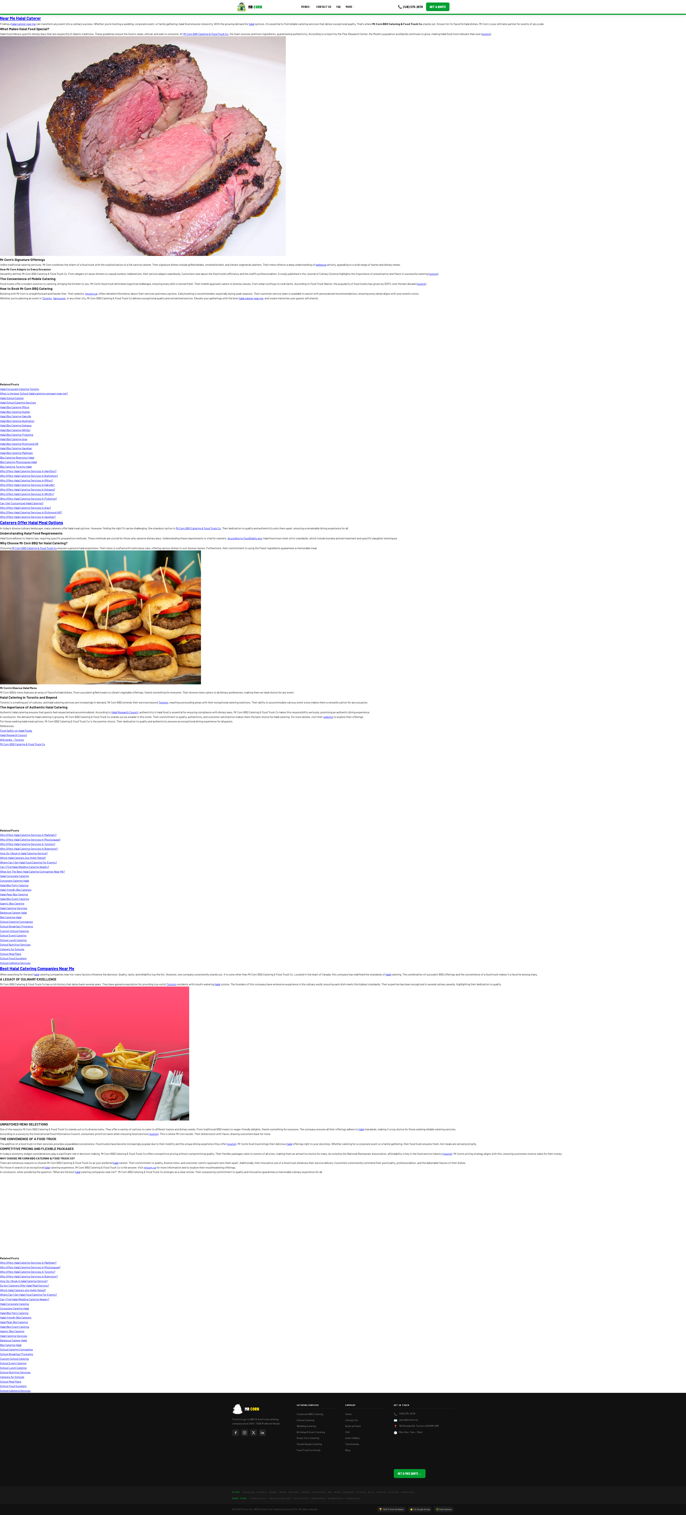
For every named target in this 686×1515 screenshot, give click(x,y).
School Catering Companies (16, 921)
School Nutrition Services (15, 944)
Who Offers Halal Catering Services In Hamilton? (28, 471)
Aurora (371, 1492)
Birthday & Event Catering (311, 1432)
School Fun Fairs (301, 1498)
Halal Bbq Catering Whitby (15, 430)
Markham (305, 1492)
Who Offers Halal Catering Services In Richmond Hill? (31, 512)
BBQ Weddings (318, 1498)
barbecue (321, 264)
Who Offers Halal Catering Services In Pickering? (28, 498)
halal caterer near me (23, 24)
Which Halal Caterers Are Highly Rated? (23, 857)
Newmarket (348, 1492)
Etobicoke (381, 1492)
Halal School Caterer (12, 398)
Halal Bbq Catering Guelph (15, 411)
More (350, 6)
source (486, 34)
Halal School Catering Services (18, 402)
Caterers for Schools (12, 949)
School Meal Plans (10, 953)
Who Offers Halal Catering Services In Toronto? (27, 844)
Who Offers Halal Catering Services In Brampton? (29, 848)
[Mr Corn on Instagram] (244, 1432)
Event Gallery (352, 1437)
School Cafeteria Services (15, 963)
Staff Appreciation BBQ (280, 1498)
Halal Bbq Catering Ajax (13, 439)
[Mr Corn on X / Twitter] (253, 1432)
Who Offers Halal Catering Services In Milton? (26, 480)
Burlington (294, 1492)
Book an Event (353, 1425)
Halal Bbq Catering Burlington (17, 421)
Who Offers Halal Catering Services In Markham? (28, 835)
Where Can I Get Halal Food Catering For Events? (28, 862)
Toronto (47, 298)
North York (394, 1492)
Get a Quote (438, 7)
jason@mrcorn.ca (408, 1419)
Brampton (262, 1492)
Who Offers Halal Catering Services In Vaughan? (28, 516)
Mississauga (249, 1492)
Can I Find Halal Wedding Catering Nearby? (24, 866)
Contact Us (323, 6)
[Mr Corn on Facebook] (235, 1432)
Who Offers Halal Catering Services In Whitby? (27, 494)
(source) (153, 1133)
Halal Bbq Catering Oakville (15, 416)
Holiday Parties (353, 1498)
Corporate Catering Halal (14, 880)
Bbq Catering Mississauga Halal (18, 462)
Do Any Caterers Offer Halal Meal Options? (24, 1285)
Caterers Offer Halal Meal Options (31, 522)
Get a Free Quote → (410, 1473)
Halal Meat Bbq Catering (14, 894)
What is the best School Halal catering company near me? (34, 393)
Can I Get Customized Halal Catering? (22, 503)
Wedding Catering (306, 1425)
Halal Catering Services (13, 908)
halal (251, 24)
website (328, 716)
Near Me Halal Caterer (20, 18)
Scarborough (407, 1492)
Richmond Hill (319, 1492)
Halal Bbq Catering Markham (16, 453)
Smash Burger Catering (309, 1444)
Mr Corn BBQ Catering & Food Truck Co (205, 34)
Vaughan (273, 1492)
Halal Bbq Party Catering (14, 885)
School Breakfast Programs (16, 926)
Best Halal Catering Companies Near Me (37, 968)
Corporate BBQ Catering (310, 1414)
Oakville (283, 1492)
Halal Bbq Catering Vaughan (16, 448)
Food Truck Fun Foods (308, 1450)
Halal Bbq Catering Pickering (16, 434)
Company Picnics (258, 1498)
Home (348, 1414)
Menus (306, 6)
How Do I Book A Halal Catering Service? (24, 853)
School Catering (305, 1420)
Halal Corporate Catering (14, 876)
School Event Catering (13, 935)
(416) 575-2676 (407, 1413)
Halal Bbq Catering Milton (14, 407)
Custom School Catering (14, 931)
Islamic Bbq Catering (12, 903)
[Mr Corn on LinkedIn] (262, 1432)
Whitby (337, 1492)
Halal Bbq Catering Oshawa (15, 425)
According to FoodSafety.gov (245, 538)
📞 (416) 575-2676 (410, 7)
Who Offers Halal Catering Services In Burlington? (29, 475)
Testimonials (352, 1444)
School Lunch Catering (13, 940)
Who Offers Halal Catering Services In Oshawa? (27, 489)
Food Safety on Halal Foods (16, 730)
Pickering (361, 1492)
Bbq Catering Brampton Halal (17, 457)
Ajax (330, 1492)
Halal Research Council (124, 712)
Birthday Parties (335, 1498)
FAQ (338, 6)
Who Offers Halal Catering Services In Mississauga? (30, 839)
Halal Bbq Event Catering (14, 898)
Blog (347, 1450)
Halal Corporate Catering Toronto (19, 389)
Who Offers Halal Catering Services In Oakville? (27, 484)
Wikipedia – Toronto (12, 739)
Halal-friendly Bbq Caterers (15, 889)
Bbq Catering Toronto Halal (16, 466)
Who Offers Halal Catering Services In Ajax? (25, 507)
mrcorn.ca (91, 293)
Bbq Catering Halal (10, 917)
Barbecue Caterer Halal (13, 912)
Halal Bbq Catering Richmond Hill (19, 443)
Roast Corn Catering (308, 1437)
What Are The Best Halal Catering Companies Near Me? (32, 871)
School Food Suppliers (13, 958)
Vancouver (59, 298)
